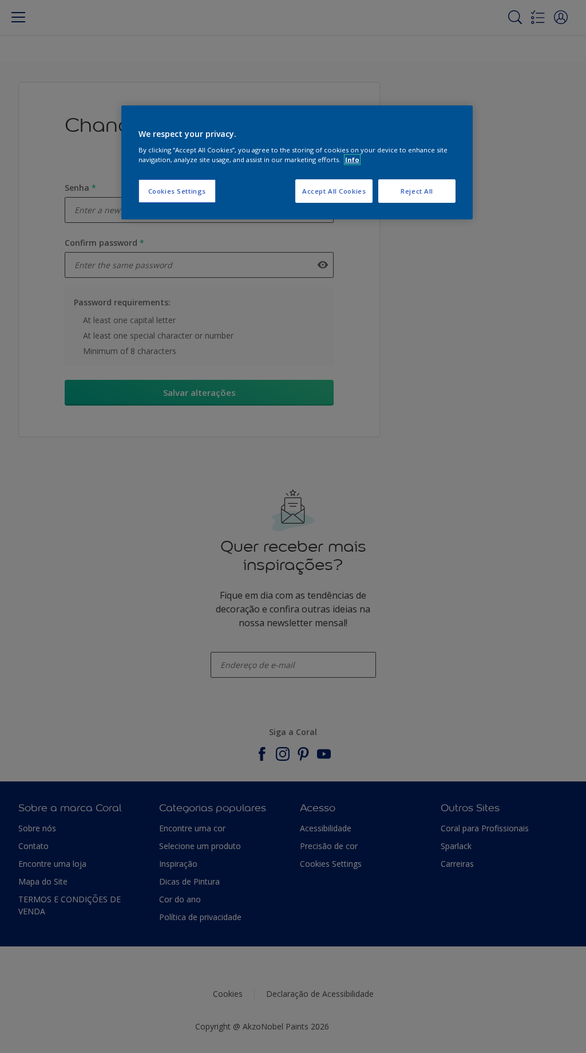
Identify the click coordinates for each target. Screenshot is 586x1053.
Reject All (417, 191)
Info (352, 159)
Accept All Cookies (334, 191)
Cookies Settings (177, 191)
